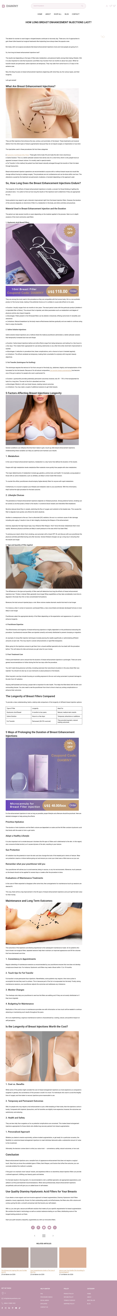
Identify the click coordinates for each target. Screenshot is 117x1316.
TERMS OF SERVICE (69, 1300)
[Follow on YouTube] (16, 1308)
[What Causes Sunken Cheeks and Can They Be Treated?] (53, 1236)
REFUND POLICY (68, 1297)
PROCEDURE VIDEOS (46, 1297)
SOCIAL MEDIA (44, 1300)
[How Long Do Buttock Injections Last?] (34, 1236)
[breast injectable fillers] (42, 261)
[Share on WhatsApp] (55, 1227)
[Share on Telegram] (44, 1227)
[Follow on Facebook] (2, 1308)
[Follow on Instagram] (5, 1308)
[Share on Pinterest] (38, 1227)
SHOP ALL (58, 14)
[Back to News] (43, 1236)
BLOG (67, 14)
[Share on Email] (49, 1227)
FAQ (41, 1293)
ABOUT (48, 14)
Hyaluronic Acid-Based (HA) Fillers (18, 155)
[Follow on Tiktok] (19, 1308)
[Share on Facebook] (33, 1227)
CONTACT (75, 14)
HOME (40, 14)
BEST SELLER (91, 1300)
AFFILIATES (43, 1303)
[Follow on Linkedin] (9, 1308)
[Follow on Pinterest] (12, 1308)
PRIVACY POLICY (69, 1293)
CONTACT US (44, 1307)
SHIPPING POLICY (69, 1303)
